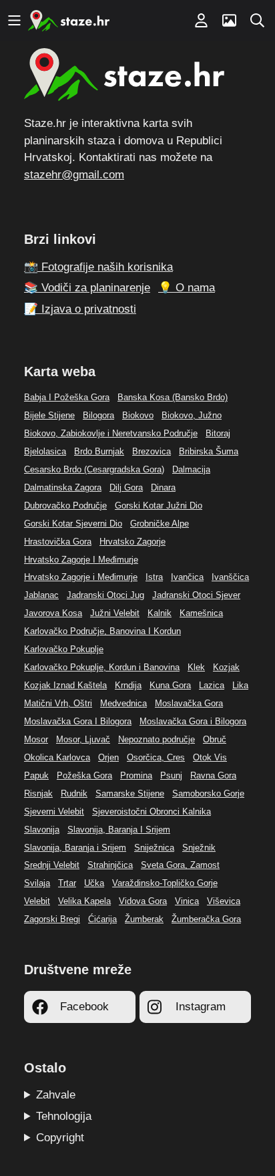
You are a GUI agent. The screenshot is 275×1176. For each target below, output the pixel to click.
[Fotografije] (229, 21)
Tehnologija (63, 1116)
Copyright (60, 1137)
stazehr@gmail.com (74, 174)
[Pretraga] (257, 21)
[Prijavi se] (201, 21)
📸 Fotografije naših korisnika (98, 267)
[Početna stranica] (68, 20)
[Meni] (14, 21)
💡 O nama (186, 287)
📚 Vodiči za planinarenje (87, 287)
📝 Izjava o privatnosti (80, 309)
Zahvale (55, 1094)
